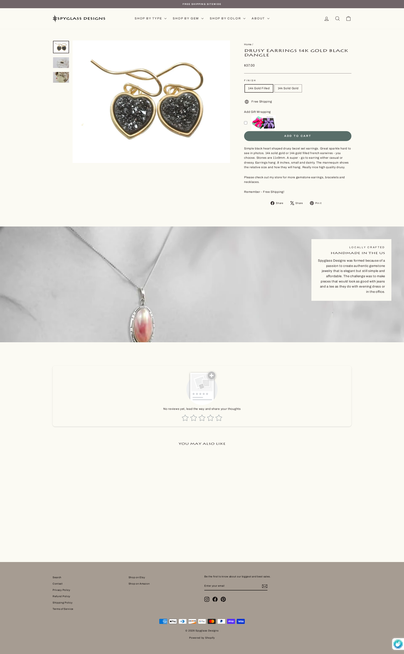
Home (248, 44)
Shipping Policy (63, 602)
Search (57, 577)
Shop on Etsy (137, 577)
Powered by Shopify (202, 637)
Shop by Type (149, 18)
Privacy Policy (61, 590)
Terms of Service (63, 609)
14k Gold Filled (259, 88)
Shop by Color (226, 18)
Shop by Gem (186, 18)
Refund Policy (61, 596)
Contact (58, 583)
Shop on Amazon (139, 583)
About (259, 18)
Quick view (88, 522)
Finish (250, 80)
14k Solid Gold (288, 88)
